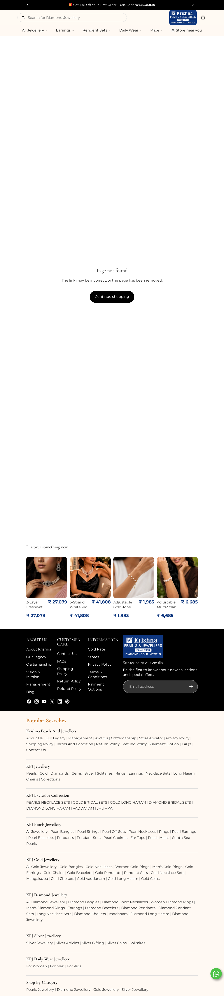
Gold (44, 773)
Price (154, 30)
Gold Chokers (62, 879)
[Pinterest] (67, 701)
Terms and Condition (74, 744)
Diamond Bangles (83, 902)
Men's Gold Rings (167, 867)
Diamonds (60, 773)
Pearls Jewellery (40, 989)
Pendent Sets (95, 30)
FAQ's (186, 744)
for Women (36, 966)
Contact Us (67, 654)
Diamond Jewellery (74, 989)
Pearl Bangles (62, 831)
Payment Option (164, 744)
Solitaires (105, 773)
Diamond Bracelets (101, 908)
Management (38, 684)
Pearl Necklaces (142, 831)
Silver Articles (67, 943)
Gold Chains (54, 873)
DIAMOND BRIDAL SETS (170, 802)
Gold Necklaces (99, 867)
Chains (32, 779)
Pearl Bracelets (41, 838)
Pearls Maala (158, 838)
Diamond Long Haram (150, 914)
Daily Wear (128, 30)
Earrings (63, 30)
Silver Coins (117, 943)
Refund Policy (69, 689)
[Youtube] (44, 701)
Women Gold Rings (132, 867)
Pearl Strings (88, 831)
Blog (30, 692)
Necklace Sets (158, 773)
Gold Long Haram (123, 879)
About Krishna (38, 649)
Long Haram (184, 773)
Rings (121, 773)
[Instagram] (36, 701)
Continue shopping (112, 297)
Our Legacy (36, 657)
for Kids (74, 966)
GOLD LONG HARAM (128, 802)
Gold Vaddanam (91, 879)
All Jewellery (33, 30)
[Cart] (203, 17)
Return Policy (69, 681)
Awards (101, 738)
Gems (77, 773)
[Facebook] (29, 701)
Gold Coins (150, 879)
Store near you (189, 30)
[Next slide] (193, 5)
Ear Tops (137, 838)
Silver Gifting (93, 943)
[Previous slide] (28, 5)
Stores (93, 657)
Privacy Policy (100, 664)
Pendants (65, 838)
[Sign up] (191, 686)
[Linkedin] (59, 701)
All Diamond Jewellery (45, 902)
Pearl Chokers (115, 838)
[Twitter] (52, 701)
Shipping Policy (39, 744)
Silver (89, 773)
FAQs (61, 661)
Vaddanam (118, 914)
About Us (34, 738)
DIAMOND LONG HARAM (48, 808)
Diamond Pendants (138, 908)
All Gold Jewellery (41, 867)
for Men (57, 966)
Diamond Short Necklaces (125, 902)
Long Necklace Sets (54, 914)
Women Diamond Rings (172, 902)
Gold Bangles (71, 867)
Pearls (31, 773)
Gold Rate (96, 649)
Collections (50, 779)
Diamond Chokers (90, 914)
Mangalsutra (37, 879)
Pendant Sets (89, 838)
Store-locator (151, 738)
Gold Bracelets (79, 873)
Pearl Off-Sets (114, 831)
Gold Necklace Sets (167, 873)
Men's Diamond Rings (45, 908)
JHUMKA (104, 808)
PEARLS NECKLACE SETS (48, 802)
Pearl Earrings (184, 831)
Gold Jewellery (106, 989)
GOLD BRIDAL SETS (90, 802)
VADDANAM (83, 808)
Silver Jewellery (39, 943)
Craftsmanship (39, 664)
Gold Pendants (108, 873)
